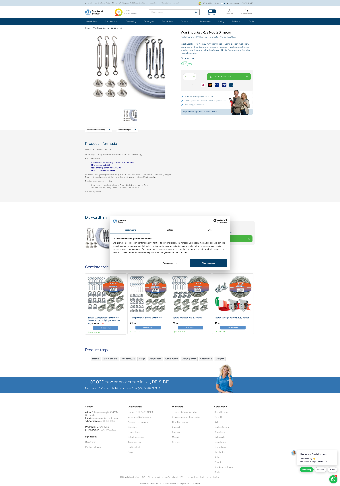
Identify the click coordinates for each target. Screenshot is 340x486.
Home (87, 28)
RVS (217, 422)
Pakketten (236, 21)
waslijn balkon (155, 359)
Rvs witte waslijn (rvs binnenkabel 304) (116, 163)
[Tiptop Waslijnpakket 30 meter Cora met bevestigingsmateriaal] (105, 294)
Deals (251, 21)
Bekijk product (105, 328)
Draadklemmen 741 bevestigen (186, 417)
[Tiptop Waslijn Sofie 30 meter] (190, 294)
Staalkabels (91, 21)
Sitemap (176, 442)
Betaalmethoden (136, 437)
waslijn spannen (189, 359)
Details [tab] (170, 230)
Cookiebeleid (134, 447)
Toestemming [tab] (130, 230)
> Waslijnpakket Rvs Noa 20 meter (107, 28)
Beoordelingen (124, 130)
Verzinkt (218, 417)
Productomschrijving (96, 130)
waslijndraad (206, 359)
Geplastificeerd (222, 427)
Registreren (90, 442)
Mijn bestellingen (93, 447)
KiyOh (154, 484)
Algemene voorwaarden (139, 422)
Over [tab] (210, 230)
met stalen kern (110, 359)
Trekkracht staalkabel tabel (184, 412)
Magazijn (176, 437)
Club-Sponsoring (180, 422)
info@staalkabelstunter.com (113, 388)
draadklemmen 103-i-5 (106, 171)
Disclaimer (132, 427)
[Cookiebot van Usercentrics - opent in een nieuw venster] (215, 221)
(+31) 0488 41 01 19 (149, 388)
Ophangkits (149, 21)
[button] (130, 115)
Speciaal (176, 432)
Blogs (130, 452)
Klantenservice (134, 442)
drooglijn (95, 359)
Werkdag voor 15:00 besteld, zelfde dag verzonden (138, 3)
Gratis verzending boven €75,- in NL (101, 3)
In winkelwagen (223, 77)
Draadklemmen (111, 21)
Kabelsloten (205, 21)
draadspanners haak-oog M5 (109, 168)
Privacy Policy (134, 432)
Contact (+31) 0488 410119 (140, 412)
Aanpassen (168, 263)
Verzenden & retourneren (140, 417)
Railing (221, 21)
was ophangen (128, 359)
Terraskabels (167, 21)
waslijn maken (172, 359)
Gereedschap (186, 21)
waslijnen (220, 359)
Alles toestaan (208, 263)
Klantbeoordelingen (224, 467)
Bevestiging (131, 21)
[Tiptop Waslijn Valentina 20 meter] (233, 294)
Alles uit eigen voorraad (169, 3)
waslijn (142, 359)
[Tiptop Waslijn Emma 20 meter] (148, 294)
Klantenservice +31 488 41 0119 (241, 3)
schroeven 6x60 (103, 165)
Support (176, 427)
